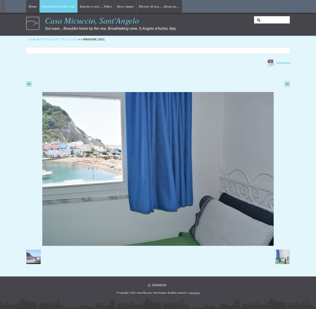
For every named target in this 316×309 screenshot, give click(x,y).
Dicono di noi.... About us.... (159, 6)
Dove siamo (125, 6)
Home (32, 6)
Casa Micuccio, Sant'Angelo (92, 20)
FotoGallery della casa (58, 6)
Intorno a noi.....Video (96, 6)
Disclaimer (194, 292)
